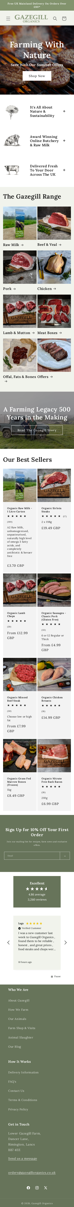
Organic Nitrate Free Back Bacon (52, 780)
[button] (8, 18)
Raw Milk (11, 245)
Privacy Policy (18, 1109)
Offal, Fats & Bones (19, 376)
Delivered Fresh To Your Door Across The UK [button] (44, 170)
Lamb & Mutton (16, 333)
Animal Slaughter (20, 1037)
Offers (43, 376)
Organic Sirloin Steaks (52, 510)
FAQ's (12, 1081)
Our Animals (17, 1019)
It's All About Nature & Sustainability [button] (42, 111)
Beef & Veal (47, 244)
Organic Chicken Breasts (52, 699)
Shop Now (37, 76)
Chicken (44, 288)
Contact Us (16, 1091)
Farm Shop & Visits (21, 1028)
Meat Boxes (47, 333)
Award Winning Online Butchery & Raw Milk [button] (44, 140)
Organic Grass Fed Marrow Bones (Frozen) (19, 781)
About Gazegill (18, 1000)
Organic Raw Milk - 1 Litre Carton (19, 510)
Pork (7, 288)
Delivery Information (23, 1072)
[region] (37, 943)
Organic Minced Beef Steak (17, 699)
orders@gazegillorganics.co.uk (32, 1173)
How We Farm (18, 1009)
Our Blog (14, 1046)
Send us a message (22, 1158)
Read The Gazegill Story (37, 430)
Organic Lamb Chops (16, 614)
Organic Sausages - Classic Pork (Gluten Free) (54, 616)
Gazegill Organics (42, 1203)
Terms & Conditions (22, 1100)
